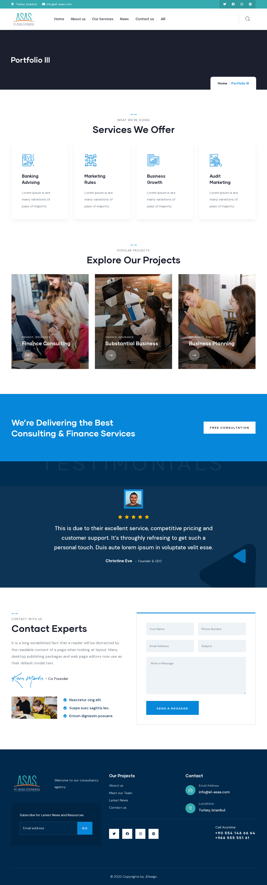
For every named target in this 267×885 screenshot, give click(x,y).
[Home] (24, 19)
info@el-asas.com (214, 792)
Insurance (19, 337)
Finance (87, 337)
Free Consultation (229, 427)
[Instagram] (241, 4)
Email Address (209, 785)
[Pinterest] (250, 4)
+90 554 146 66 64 (235, 833)
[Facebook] (233, 4)
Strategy (189, 337)
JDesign (151, 876)
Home (222, 83)
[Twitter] (225, 4)
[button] (253, 184)
